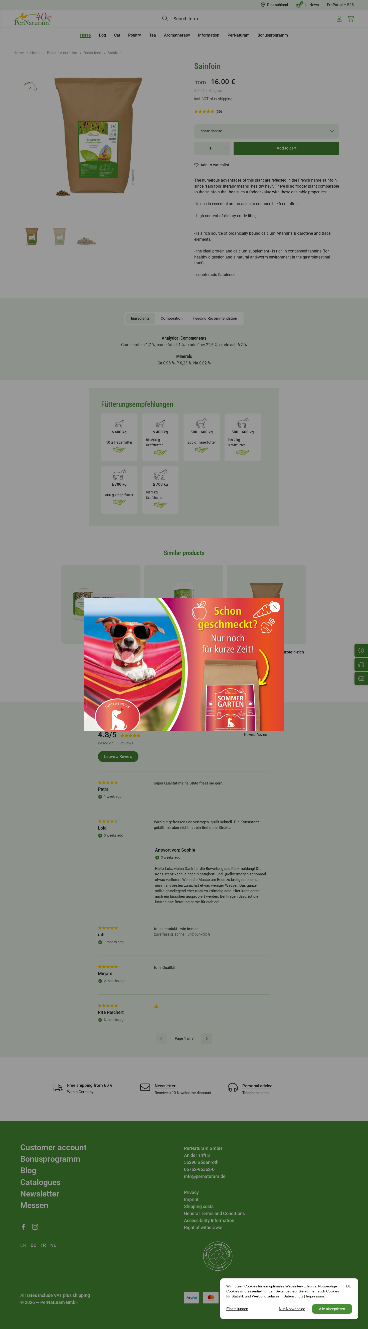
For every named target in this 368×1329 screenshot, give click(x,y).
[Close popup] (275, 607)
